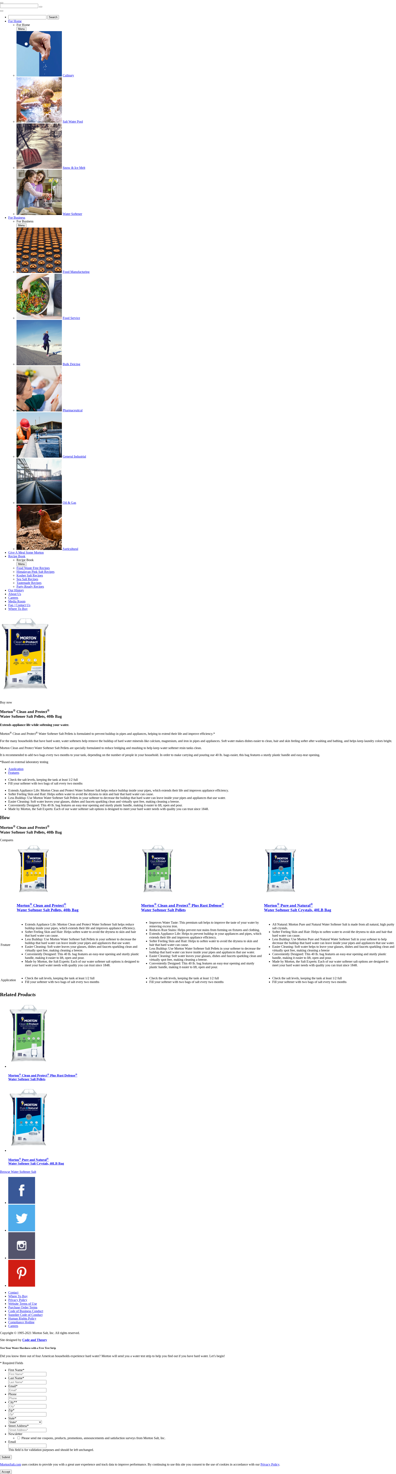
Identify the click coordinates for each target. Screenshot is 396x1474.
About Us (14, 594)
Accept (6, 1471)
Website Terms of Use (22, 1303)
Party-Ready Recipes (30, 586)
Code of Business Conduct (25, 1311)
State (12, 1418)
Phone (12, 1394)
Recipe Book (16, 556)
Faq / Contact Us (19, 605)
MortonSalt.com (10, 1464)
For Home (15, 21)
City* (12, 1402)
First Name (16, 1370)
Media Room (16, 601)
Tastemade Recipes (28, 583)
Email (13, 1386)
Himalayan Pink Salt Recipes (35, 571)
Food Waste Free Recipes (33, 568)
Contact (13, 1292)
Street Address (18, 1426)
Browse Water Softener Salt (18, 1171)
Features (13, 772)
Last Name (16, 1378)
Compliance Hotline (21, 1322)
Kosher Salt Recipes (29, 575)
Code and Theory (34, 1340)
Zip (11, 1410)
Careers (13, 597)
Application (16, 769)
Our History (16, 590)
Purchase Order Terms (22, 1307)
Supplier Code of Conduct (25, 1315)
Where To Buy (18, 609)
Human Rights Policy (22, 1318)
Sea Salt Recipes (27, 579)
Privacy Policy (17, 1300)
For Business (16, 217)
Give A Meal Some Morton (26, 552)
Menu (21, 29)
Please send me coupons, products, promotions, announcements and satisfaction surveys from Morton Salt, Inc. (93, 1438)
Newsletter (15, 1434)
